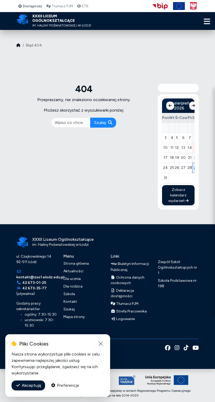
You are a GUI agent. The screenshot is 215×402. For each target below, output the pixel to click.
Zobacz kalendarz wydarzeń (177, 195)
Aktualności (73, 271)
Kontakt (70, 301)
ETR (84, 6)
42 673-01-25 (34, 282)
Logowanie (125, 319)
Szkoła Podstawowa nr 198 (177, 283)
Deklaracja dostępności (122, 293)
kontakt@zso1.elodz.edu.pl (40, 277)
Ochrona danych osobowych (127, 280)
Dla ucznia (72, 278)
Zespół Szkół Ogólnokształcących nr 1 (177, 267)
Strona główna (76, 263)
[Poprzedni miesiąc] (170, 106)
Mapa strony (74, 317)
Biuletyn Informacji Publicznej (130, 266)
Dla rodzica (73, 286)
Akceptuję (31, 385)
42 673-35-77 (34, 288)
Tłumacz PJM (62, 6)
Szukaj (100, 122)
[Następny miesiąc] (193, 106)
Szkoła (69, 294)
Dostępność (32, 6)
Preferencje (67, 385)
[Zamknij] (101, 344)
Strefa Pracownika (131, 311)
